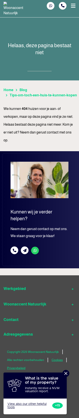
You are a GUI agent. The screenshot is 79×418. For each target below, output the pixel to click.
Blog (23, 90)
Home (8, 90)
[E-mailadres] (25, 250)
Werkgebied (15, 288)
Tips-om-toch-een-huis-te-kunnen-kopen (43, 95)
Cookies (57, 360)
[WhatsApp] (50, 6)
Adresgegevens (18, 334)
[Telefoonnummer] (62, 6)
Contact (11, 319)
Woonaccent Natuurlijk (25, 304)
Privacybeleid (16, 368)
